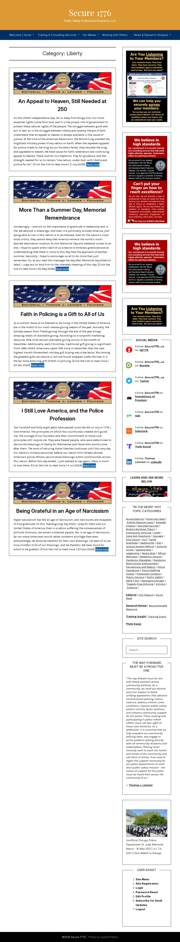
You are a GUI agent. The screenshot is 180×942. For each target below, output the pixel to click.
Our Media (89, 35)
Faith (152, 539)
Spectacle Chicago (152, 580)
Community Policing (138, 532)
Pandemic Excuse (150, 556)
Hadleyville (147, 542)
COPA (157, 532)
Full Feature (146, 594)
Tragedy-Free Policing (140, 584)
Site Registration (147, 883)
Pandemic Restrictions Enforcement (146, 561)
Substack (141, 431)
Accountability (135, 519)
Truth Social (143, 446)
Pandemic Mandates (138, 560)
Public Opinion (135, 577)
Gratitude (132, 542)
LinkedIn (156, 462)
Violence (132, 587)
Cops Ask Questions (138, 536)
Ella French (133, 539)
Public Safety (155, 577)
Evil (144, 539)
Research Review (136, 605)
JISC (158, 542)
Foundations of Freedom (145, 398)
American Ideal (155, 519)
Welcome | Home (20, 35)
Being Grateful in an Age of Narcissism (62, 511)
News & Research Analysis (151, 35)
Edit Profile (143, 896)
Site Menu (142, 879)
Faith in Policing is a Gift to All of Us (62, 314)
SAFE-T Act (132, 580)
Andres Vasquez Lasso (140, 522)
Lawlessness (143, 549)
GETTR (144, 350)
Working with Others (115, 35)
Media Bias (148, 553)
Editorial (131, 594)
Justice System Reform (140, 546)
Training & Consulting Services (57, 35)
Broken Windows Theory (140, 529)
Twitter (144, 381)
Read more (92, 164)
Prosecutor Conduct (148, 573)
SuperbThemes (109, 936)
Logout (140, 909)
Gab (137, 415)
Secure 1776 (90, 12)
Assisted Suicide (148, 525)
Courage (158, 536)
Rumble (145, 365)
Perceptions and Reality (140, 567)
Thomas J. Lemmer (141, 785)
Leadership (133, 553)
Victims (160, 584)
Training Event (157, 616)
